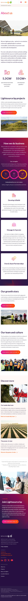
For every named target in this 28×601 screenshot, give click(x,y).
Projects (3, 569)
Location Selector (5, 573)
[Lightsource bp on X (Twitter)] (8, 560)
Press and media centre (5, 592)
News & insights (4, 571)
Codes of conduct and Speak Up (16, 591)
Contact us (3, 552)
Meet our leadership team (8, 416)
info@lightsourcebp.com (6, 555)
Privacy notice (15, 590)
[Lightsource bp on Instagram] (5, 560)
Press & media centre (6, 553)
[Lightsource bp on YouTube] (12, 560)
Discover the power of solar (8, 452)
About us (3, 566)
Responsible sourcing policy (6, 590)
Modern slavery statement (6, 588)
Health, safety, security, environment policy (9, 589)
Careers (3, 576)
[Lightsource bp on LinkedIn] (2, 560)
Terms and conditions (5, 591)
